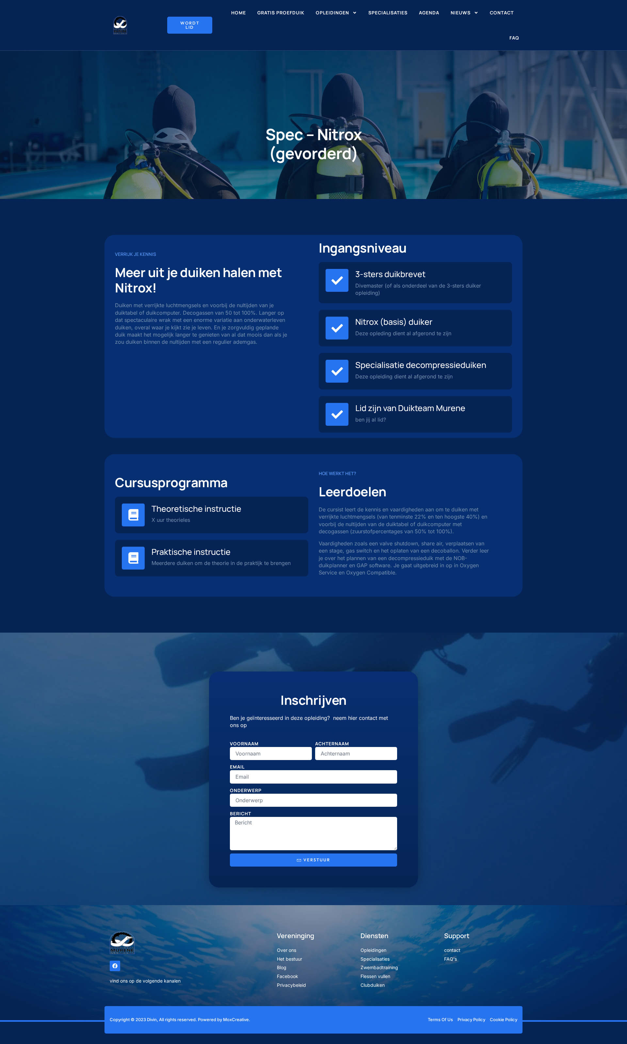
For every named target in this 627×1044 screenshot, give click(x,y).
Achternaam (332, 743)
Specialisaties (388, 12)
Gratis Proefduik (280, 12)
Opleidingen (332, 12)
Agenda (429, 12)
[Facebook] (115, 966)
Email (237, 767)
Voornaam (244, 743)
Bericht (240, 813)
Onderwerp (246, 790)
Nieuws (461, 12)
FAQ (514, 38)
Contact (502, 12)
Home (238, 12)
